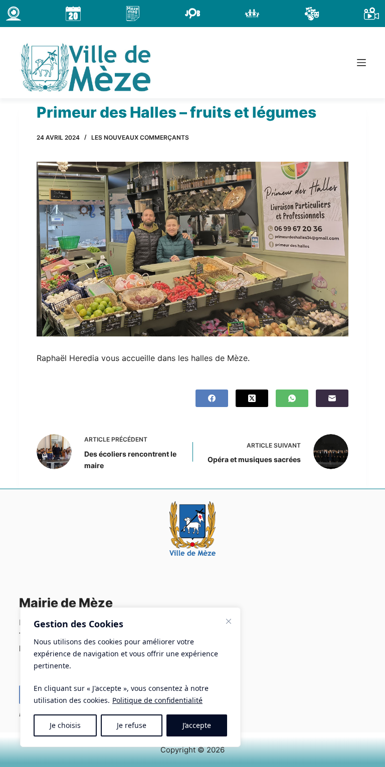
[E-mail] (332, 398)
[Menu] (361, 62)
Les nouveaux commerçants (140, 137)
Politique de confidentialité (157, 700)
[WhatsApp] (292, 398)
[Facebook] (212, 398)
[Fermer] (229, 621)
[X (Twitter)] (252, 398)
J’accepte (196, 725)
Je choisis (65, 725)
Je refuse (131, 725)
